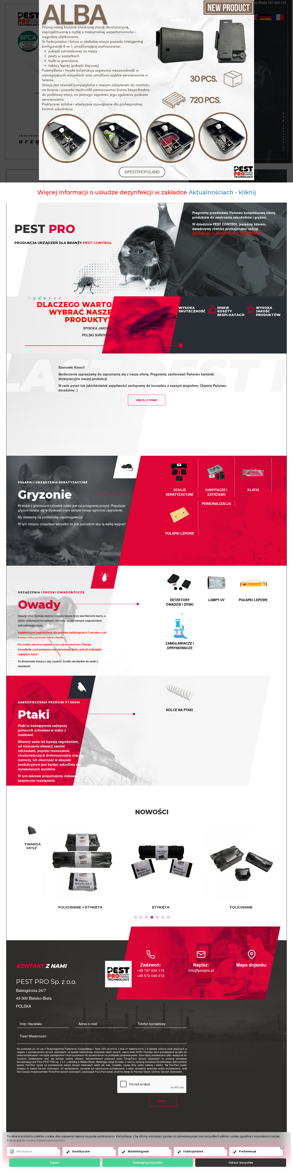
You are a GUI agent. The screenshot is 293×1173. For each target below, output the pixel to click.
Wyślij (162, 1101)
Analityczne (81, 1151)
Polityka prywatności (50, 1140)
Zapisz (54, 1163)
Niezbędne (24, 1151)
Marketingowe (138, 1151)
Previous (19, 867)
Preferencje (247, 1151)
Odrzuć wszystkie (240, 1163)
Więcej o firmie (146, 400)
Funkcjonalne (193, 1151)
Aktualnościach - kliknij (222, 192)
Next (284, 867)
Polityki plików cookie (21, 1140)
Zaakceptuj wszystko (148, 1163)
